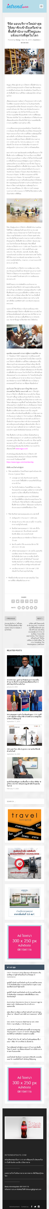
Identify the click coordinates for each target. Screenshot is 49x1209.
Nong (18, 40)
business (36, 40)
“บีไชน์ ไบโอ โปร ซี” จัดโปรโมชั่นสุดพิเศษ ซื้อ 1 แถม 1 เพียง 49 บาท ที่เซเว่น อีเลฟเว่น (24, 1040)
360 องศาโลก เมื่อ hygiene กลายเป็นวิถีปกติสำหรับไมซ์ (23, 750)
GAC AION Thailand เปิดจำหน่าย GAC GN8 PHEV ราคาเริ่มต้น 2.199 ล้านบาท (23, 1023)
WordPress (39, 1203)
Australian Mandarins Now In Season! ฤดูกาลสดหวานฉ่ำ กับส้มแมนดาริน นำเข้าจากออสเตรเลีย (24, 1004)
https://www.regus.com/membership (20, 462)
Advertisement (14, 1207)
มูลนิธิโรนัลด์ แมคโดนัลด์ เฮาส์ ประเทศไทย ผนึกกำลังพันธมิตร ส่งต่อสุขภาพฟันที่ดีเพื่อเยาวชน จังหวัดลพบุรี (24, 994)
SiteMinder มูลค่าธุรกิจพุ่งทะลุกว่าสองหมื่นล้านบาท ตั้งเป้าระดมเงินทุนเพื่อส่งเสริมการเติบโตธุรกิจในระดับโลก (23, 682)
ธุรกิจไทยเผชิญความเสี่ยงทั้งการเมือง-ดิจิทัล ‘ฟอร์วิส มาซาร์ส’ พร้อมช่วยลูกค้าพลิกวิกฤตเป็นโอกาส (24, 784)
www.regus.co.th (21, 449)
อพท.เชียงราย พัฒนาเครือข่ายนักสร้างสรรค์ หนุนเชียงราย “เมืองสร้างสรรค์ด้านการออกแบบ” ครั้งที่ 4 (24, 1014)
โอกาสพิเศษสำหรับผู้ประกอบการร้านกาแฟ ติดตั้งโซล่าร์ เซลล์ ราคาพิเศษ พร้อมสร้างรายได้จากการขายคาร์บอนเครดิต (24, 1049)
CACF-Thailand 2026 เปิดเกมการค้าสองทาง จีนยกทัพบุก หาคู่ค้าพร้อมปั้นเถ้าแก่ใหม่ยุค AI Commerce (24, 975)
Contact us (24, 1207)
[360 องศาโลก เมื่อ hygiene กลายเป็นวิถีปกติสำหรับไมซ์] (24, 735)
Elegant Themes (20, 1203)
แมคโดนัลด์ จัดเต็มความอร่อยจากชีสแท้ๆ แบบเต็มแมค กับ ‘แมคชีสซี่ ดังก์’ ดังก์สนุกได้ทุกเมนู (24, 1058)
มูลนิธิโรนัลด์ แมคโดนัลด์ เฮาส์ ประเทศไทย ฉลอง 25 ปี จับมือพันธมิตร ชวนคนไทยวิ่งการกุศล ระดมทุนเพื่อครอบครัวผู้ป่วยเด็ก (24, 984)
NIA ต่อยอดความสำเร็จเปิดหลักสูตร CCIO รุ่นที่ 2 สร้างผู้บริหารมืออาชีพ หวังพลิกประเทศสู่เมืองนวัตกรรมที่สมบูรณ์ (24, 716)
